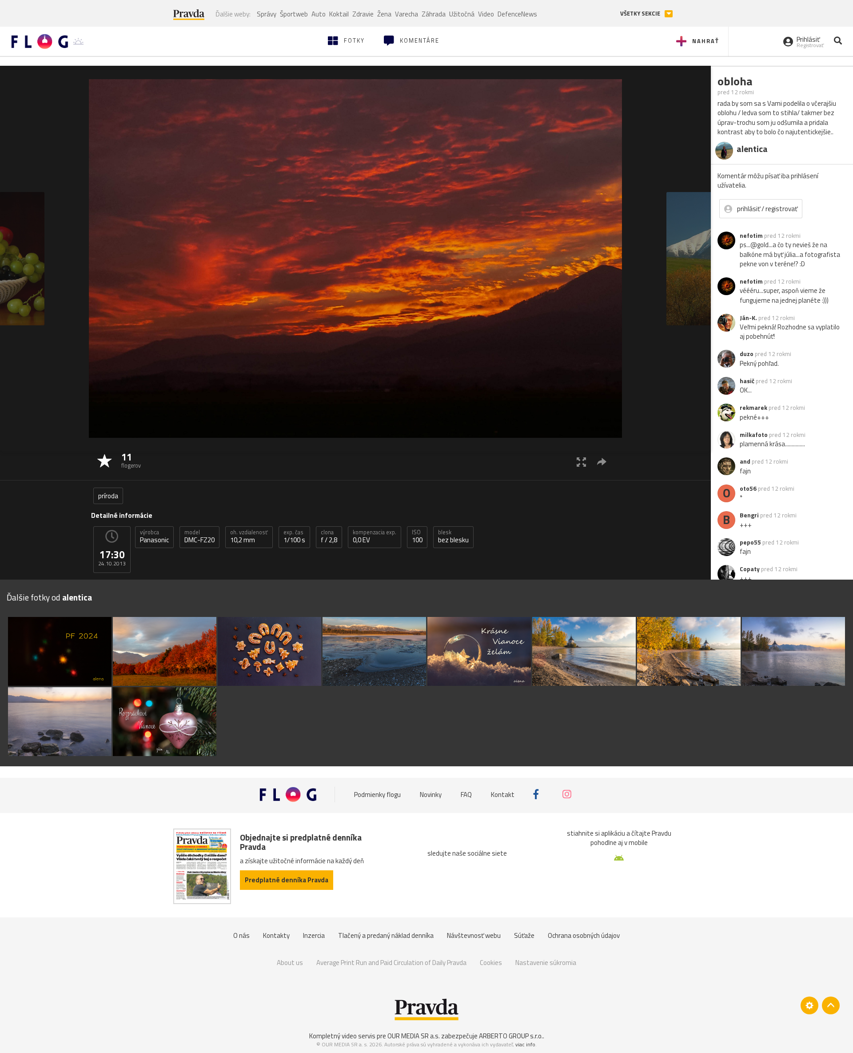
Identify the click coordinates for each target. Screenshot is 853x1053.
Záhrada (434, 14)
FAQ (466, 794)
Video (486, 14)
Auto (318, 14)
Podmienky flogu (377, 794)
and (745, 461)
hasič (747, 380)
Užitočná (461, 14)
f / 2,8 (329, 536)
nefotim (751, 235)
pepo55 (750, 542)
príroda (108, 496)
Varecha (406, 14)
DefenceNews (517, 14)
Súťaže (524, 935)
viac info (525, 1044)
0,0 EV (374, 536)
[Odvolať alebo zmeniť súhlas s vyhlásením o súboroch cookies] (809, 1005)
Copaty (750, 569)
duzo (746, 353)
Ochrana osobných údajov (584, 935)
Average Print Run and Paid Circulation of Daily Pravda (391, 962)
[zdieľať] (601, 461)
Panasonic (154, 536)
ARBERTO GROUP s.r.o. (511, 1036)
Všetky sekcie (641, 13)
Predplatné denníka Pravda (286, 880)
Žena (384, 14)
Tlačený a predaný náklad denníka (386, 935)
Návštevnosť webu (474, 935)
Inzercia (314, 935)
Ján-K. (748, 317)
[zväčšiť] (581, 461)
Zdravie (363, 14)
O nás (241, 935)
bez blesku (453, 536)
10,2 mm (249, 536)
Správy (266, 14)
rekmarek (753, 407)
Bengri (749, 515)
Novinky (431, 794)
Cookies (491, 962)
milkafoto (754, 434)
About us (290, 962)
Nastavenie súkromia (545, 962)
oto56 (748, 488)
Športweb (294, 14)
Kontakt (502, 794)
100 (417, 536)
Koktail (339, 14)
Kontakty (276, 935)
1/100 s (294, 536)
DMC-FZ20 (199, 536)
